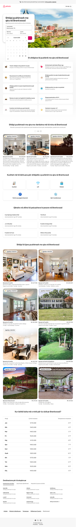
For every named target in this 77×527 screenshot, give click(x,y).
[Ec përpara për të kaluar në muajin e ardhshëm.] (25, 37)
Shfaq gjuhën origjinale (50, 2)
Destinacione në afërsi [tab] (8, 483)
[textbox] (12, 33)
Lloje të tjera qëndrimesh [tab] (22, 483)
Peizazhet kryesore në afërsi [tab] (38, 483)
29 (22, 56)
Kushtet (41, 524)
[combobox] (19, 28)
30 (25, 56)
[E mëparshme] (35, 131)
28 (19, 56)
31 (7, 59)
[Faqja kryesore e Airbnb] (7, 6)
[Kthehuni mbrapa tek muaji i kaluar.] (8, 37)
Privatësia (35, 524)
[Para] (41, 131)
